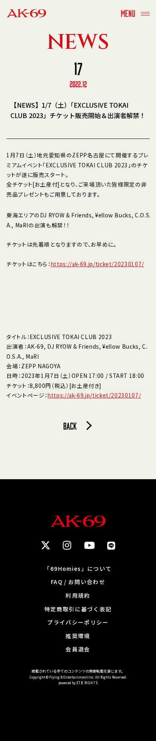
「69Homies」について (78, 569)
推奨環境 (78, 636)
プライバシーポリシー (78, 622)
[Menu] (145, 13)
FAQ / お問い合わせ (78, 582)
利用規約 (78, 595)
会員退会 (78, 649)
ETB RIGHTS (87, 683)
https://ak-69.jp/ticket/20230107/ (97, 264)
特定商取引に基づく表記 (78, 609)
